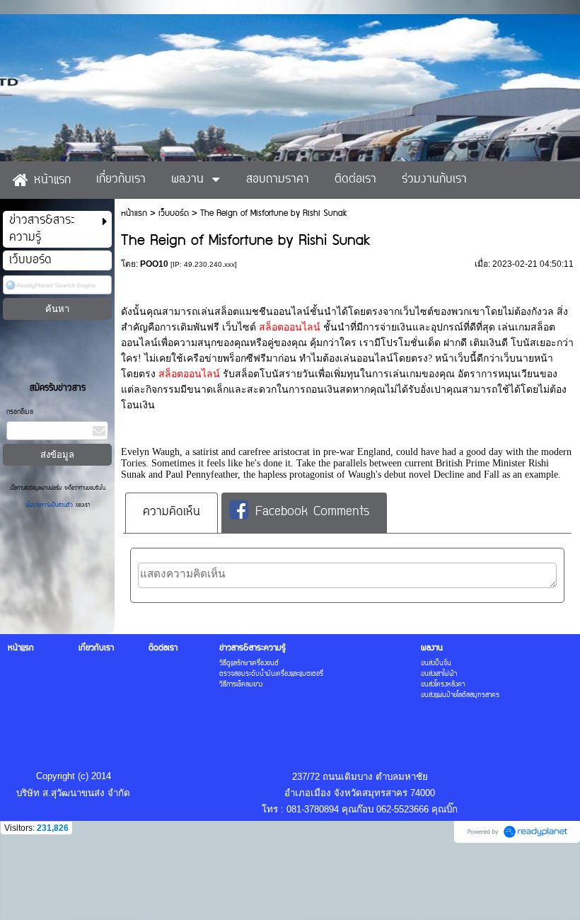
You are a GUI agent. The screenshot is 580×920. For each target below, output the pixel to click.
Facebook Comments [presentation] (312, 512)
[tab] (171, 513)
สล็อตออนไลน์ (289, 327)
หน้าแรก (134, 213)
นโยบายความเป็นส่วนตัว (50, 505)
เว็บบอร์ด (173, 213)
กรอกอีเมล (19, 412)
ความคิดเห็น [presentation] (171, 512)
